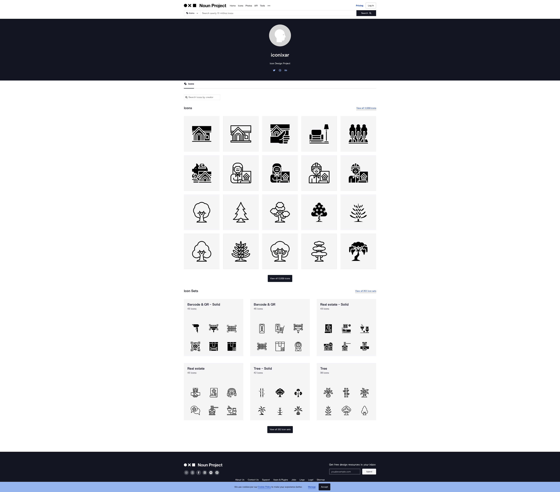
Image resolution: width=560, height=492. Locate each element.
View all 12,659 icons (366, 108)
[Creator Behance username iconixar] (285, 71)
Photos (248, 5)
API (256, 5)
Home (233, 5)
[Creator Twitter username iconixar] (274, 71)
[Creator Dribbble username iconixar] (280, 71)
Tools (262, 5)
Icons (240, 5)
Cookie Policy (264, 487)
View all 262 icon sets (365, 291)
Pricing (359, 5)
